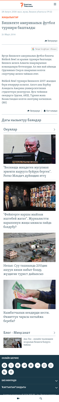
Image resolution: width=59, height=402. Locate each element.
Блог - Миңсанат (16, 333)
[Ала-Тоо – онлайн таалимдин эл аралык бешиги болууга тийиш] (12, 343)
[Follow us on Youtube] (17, 365)
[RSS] (4, 372)
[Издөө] (41, 398)
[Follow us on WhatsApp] (51, 365)
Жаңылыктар (10, 17)
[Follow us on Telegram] (24, 365)
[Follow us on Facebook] (4, 365)
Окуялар (10, 130)
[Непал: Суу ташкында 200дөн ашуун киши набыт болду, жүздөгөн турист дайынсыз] (29, 247)
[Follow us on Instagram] (44, 365)
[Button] (51, 41)
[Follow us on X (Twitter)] (11, 365)
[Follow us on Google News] (31, 365)
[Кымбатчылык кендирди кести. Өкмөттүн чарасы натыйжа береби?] (29, 294)
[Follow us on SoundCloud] (37, 365)
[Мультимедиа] (18, 398)
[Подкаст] (11, 372)
